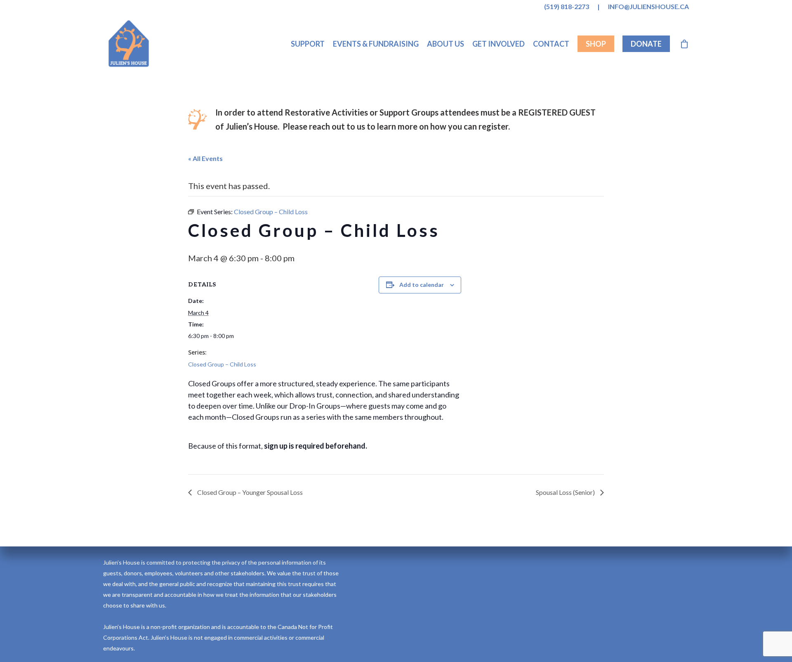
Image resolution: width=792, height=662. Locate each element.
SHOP (596, 43)
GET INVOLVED (498, 43)
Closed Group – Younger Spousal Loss (249, 492)
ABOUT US (445, 43)
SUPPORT (308, 43)
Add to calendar (421, 284)
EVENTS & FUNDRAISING (376, 43)
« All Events (205, 158)
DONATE (646, 43)
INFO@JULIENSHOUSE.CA (648, 6)
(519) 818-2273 (566, 6)
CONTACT (551, 43)
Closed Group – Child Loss (222, 364)
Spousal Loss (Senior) (566, 492)
